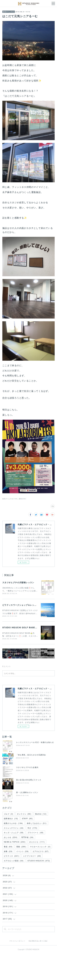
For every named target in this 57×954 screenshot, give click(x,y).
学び (32, 828)
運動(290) (22, 499)
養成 (8, 846)
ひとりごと (37, 842)
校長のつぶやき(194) (10, 499)
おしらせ (10, 837)
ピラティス (11, 856)
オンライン (24, 814)
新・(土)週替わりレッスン (27, 792)
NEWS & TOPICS (14, 842)
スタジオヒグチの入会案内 (27, 767)
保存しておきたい (37, 823)
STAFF (27, 818)
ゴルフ (8, 814)
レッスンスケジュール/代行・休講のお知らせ (35, 742)
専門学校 (27, 837)
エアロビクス (41, 851)
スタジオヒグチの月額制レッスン (18, 582)
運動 (21, 846)
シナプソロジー (32, 856)
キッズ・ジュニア (14, 832)
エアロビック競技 (14, 860)
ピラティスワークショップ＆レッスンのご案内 (24, 604)
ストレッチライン (14, 828)
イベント (22, 851)
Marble (40, 814)
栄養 (8, 851)
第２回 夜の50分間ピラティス (28, 780)
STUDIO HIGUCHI (39, 860)
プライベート (36, 832)
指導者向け (11, 818)
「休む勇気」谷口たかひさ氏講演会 (31, 754)
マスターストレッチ (40, 846)
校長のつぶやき (8, 12)
